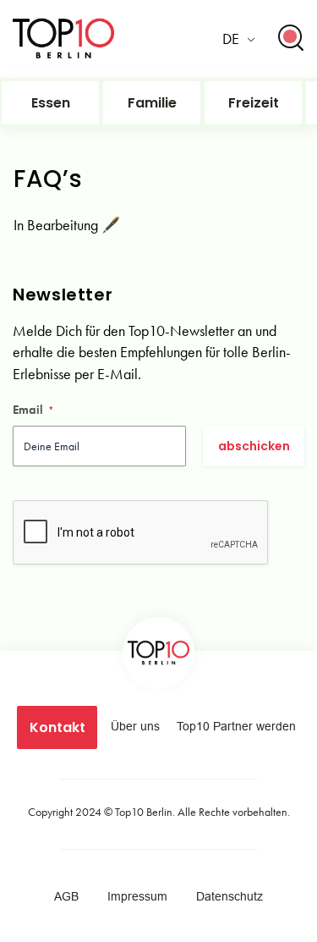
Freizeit (253, 103)
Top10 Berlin (143, 811)
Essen (50, 103)
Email (33, 409)
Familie (152, 103)
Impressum (137, 896)
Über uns (135, 726)
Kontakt (57, 727)
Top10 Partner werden (236, 726)
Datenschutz (229, 896)
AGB (66, 896)
